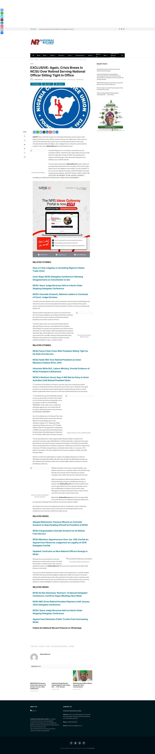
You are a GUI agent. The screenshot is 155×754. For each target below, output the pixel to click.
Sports (90, 55)
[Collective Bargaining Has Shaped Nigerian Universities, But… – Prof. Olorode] (61, 675)
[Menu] (33, 55)
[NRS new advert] (61, 257)
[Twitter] (24, 140)
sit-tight (72, 646)
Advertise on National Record (114, 55)
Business (61, 55)
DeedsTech (92, 748)
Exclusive (41, 646)
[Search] (122, 55)
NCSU (47, 646)
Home (38, 55)
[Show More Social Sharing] (67, 84)
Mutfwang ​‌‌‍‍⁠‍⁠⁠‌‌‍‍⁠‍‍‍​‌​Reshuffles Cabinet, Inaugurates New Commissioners (82, 685)
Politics (52, 55)
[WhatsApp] (24, 152)
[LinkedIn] (24, 144)
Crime (70, 55)
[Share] (2, 32)
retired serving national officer (59, 646)
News (44, 55)
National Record (39, 79)
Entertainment (80, 55)
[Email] (24, 156)
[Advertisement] (77, 13)
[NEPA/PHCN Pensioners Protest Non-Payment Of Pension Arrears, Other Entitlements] (40, 675)
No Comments (72, 79)
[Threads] (2, 19)
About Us (98, 55)
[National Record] (42, 42)
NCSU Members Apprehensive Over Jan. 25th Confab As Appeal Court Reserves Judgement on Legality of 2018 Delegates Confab (60, 542)
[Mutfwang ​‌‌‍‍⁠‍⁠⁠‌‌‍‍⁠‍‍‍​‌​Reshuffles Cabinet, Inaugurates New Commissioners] (82, 675)
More (105, 55)
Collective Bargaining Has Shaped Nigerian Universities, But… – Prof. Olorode (61, 685)
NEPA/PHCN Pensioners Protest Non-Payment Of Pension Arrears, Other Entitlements (38, 685)
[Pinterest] (24, 148)
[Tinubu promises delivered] (111, 130)
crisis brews (34, 646)
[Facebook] (24, 136)
